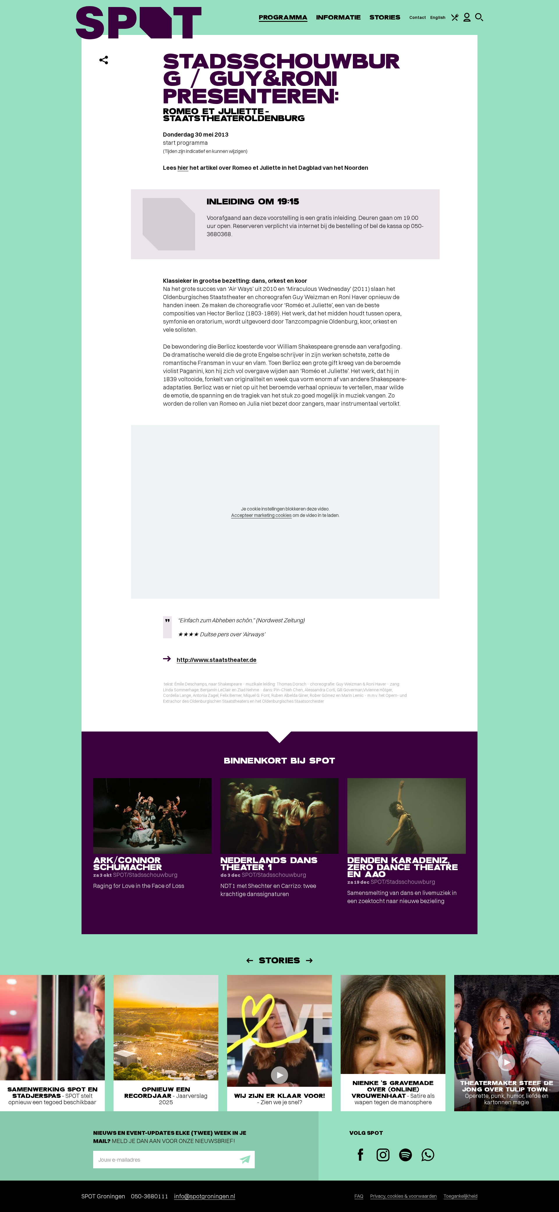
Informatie (338, 17)
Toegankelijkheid (460, 1196)
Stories (385, 17)
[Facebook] (360, 1155)
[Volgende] (310, 960)
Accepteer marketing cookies (261, 515)
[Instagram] (383, 1156)
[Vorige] (249, 960)
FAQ (359, 1196)
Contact (417, 17)
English (437, 17)
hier (183, 167)
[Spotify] (405, 1156)
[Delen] (103, 60)
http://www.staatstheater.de (216, 659)
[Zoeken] (479, 19)
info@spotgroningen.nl (204, 1196)
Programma (283, 17)
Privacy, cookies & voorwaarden (403, 1196)
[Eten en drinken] (455, 19)
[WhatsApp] (428, 1156)
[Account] (467, 20)
